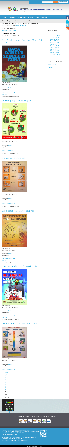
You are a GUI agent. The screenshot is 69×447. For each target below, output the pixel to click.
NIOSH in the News (53, 64)
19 (5, 386)
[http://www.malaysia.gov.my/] (21, 421)
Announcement (22, 17)
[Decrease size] (12, 410)
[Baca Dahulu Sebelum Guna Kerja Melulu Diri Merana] (14, 63)
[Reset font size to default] (9, 410)
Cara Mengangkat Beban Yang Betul (17, 100)
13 (5, 376)
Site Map (53, 416)
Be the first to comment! (8, 92)
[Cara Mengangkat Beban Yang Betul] (14, 121)
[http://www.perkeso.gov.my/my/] (44, 421)
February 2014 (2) (54, 51)
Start (6, 372)
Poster (10, 87)
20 (5, 387)
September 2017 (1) (55, 39)
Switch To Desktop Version (34, 446)
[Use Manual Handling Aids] (14, 176)
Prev (6, 374)
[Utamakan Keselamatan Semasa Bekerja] (14, 287)
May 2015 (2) (53, 44)
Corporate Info (12, 17)
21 (5, 389)
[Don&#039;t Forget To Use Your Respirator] (14, 230)
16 (5, 381)
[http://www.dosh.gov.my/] (39, 421)
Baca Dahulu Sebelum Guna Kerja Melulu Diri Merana (22, 41)
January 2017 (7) (54, 42)
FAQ (38, 17)
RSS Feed (50, 67)
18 (5, 384)
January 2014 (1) (54, 52)
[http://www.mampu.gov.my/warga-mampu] (49, 421)
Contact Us (44, 17)
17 (5, 382)
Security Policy (26, 416)
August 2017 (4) (54, 40)
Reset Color (9, 404)
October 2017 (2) (54, 37)
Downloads (31, 17)
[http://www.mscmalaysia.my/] (30, 421)
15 (5, 379)
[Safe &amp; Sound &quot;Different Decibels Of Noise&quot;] (14, 342)
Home (4, 17)
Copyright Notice (36, 416)
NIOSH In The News (20, 25)
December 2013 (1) (55, 54)
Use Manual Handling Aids (13, 157)
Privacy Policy (17, 416)
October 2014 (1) (54, 46)
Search (55, 2)
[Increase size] (7, 410)
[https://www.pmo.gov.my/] (25, 421)
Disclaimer (46, 416)
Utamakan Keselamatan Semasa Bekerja (19, 266)
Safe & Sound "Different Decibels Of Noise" (21, 323)
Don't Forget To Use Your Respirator (18, 210)
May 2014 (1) (53, 49)
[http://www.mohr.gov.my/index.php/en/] (35, 421)
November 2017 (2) (55, 35)
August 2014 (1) (54, 47)
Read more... (5, 94)
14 (5, 377)
